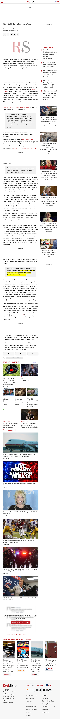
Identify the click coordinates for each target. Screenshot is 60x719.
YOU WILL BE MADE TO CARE (14, 358)
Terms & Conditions (49, 701)
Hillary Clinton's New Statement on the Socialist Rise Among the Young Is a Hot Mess (48, 226)
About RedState (31, 695)
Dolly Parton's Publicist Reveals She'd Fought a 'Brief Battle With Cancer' (20, 512)
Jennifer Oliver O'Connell (9, 602)
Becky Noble (48, 179)
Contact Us (30, 698)
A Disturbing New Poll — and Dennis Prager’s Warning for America (51, 663)
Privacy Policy (46, 704)
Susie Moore (6, 487)
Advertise (45, 698)
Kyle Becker (6, 544)
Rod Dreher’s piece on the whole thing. (24, 148)
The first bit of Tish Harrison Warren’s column (16, 107)
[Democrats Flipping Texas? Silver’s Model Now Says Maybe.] (48, 244)
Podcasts (45, 695)
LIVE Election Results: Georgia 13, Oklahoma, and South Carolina (19, 484)
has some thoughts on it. (29, 139)
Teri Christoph (6, 458)
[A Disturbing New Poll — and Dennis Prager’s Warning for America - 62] (51, 649)
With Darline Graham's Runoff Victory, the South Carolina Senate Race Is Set (20, 599)
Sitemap (45, 710)
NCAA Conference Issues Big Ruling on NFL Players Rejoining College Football (18, 541)
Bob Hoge (5, 573)
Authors (29, 701)
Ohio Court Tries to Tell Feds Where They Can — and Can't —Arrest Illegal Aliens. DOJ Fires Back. (20, 570)
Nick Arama (48, 231)
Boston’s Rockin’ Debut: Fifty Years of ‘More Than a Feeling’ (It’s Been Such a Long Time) (23, 664)
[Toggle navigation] (2, 1)
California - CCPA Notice (49, 707)
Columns (29, 715)
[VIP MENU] (57, 1)
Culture (28, 712)
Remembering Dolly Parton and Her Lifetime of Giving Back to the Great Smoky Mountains (49, 174)
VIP (27, 704)
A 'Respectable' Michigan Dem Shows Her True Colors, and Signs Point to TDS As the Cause (48, 200)
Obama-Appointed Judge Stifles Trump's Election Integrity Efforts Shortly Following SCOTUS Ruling (8, 665)
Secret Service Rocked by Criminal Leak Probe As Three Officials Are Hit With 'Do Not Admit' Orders (19, 455)
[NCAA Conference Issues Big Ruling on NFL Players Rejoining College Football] (20, 529)
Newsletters (46, 712)
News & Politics (31, 710)
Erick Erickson (8, 27)
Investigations (31, 707)
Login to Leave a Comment (20, 622)
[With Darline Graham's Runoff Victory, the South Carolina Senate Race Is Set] (20, 586)
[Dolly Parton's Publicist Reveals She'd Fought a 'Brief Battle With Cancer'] (20, 500)
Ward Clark (49, 256)
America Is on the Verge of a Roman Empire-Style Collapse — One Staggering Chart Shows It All (48, 147)
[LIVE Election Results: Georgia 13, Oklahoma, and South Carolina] (20, 471)
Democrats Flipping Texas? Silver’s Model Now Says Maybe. (49, 252)
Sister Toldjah (6, 516)
